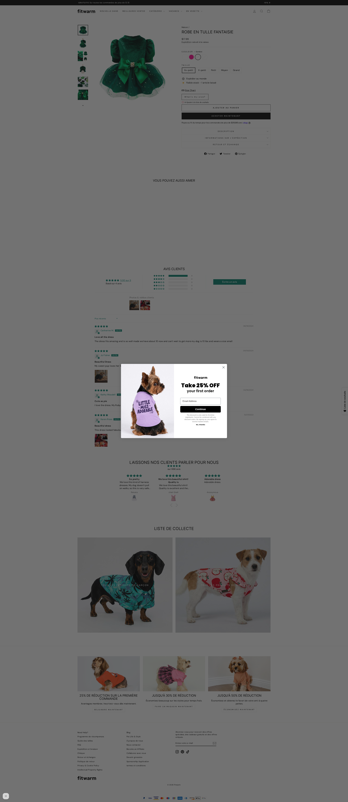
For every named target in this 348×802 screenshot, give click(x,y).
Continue (200, 409)
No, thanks (200, 425)
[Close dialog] (223, 367)
